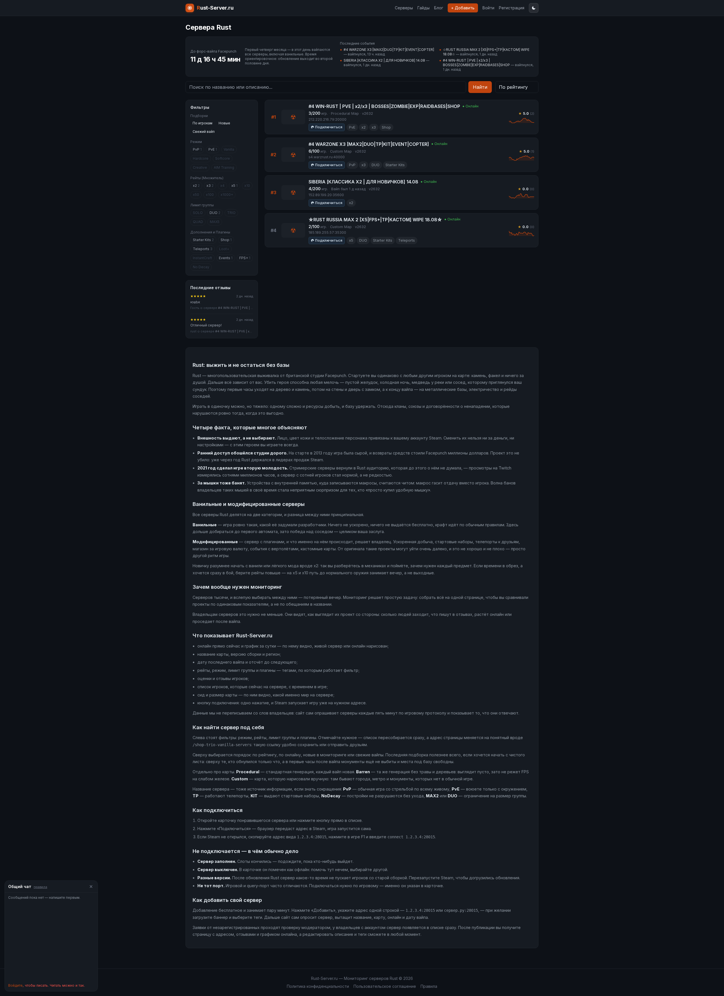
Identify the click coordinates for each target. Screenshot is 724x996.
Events (225, 258)
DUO (215, 213)
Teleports (202, 249)
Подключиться (328, 127)
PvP (197, 149)
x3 (210, 185)
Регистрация (511, 7)
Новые (224, 123)
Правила (429, 986)
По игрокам (202, 123)
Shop (226, 240)
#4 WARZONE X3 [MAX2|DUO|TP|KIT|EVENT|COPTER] (389, 49)
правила (40, 887)
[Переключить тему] (533, 8)
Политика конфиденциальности (318, 986)
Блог (438, 7)
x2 (196, 185)
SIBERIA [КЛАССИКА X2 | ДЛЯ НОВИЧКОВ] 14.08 (384, 60)
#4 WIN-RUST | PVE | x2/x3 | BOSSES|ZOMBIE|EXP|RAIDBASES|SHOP (476, 62)
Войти (488, 7)
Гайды (423, 7)
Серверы (404, 7)
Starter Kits (203, 240)
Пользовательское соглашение (385, 986)
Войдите (15, 985)
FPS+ (244, 258)
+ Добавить (463, 7)
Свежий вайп (204, 131)
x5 (234, 185)
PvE (212, 149)
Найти (480, 87)
